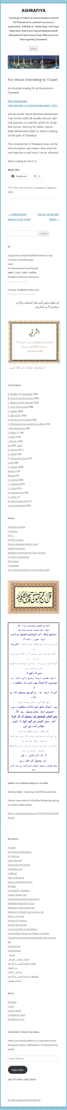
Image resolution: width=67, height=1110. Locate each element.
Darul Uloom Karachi (19, 864)
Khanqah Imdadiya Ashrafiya (23, 899)
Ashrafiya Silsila (16, 527)
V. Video (12, 497)
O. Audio (12, 454)
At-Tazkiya (13, 856)
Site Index (13, 561)
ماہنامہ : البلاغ (15, 972)
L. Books (39, 187)
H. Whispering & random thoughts (26, 424)
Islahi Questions (16, 548)
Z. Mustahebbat (16, 505)
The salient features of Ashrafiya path (28, 569)
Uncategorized (16, 492)
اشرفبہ (11, 954)
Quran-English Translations (22, 929)
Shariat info (14, 946)
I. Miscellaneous (16, 428)
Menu (33, 48)
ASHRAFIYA (34, 10)
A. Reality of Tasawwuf (20, 394)
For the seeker (16, 539)
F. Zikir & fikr (14, 415)
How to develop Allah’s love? (23, 544)
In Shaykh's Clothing (19, 890)
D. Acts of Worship (18, 406)
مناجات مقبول (14, 980)
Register (12, 1002)
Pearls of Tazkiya (17, 920)
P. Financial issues (18, 458)
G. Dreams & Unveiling (20, 419)
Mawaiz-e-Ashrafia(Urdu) (21, 907)
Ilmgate (12, 886)
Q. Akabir (13, 466)
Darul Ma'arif (15, 860)
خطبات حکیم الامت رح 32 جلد (22, 963)
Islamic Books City (17, 894)
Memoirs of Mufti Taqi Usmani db (26, 912)
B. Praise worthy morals (20, 398)
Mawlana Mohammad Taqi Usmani (26, 552)
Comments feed (16, 1015)
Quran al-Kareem (17, 924)
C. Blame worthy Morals (20, 402)
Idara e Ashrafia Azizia (20, 882)
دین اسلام (13, 967)
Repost (12, 471)
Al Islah (12, 847)
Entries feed (14, 1010)
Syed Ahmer (14, 950)
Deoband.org (15, 869)
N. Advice (13, 449)
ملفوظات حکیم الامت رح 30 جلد (23, 976)
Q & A (11, 462)
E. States (12, 411)
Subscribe (17, 1070)
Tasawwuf (13, 565)
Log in (11, 1006)
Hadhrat (12, 873)
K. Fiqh (11, 436)
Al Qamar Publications (20, 852)
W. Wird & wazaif (17, 501)
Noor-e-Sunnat (16, 916)
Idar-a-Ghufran (16, 877)
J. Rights (12, 432)
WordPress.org (16, 1019)
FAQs (10, 535)
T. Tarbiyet (13, 484)
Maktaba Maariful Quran (21, 903)
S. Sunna (13, 479)
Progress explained (18, 557)
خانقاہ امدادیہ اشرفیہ (18, 959)
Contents (13, 531)
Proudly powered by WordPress (24, 1100)
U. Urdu (12, 488)
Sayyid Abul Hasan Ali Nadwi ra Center (28, 933)
